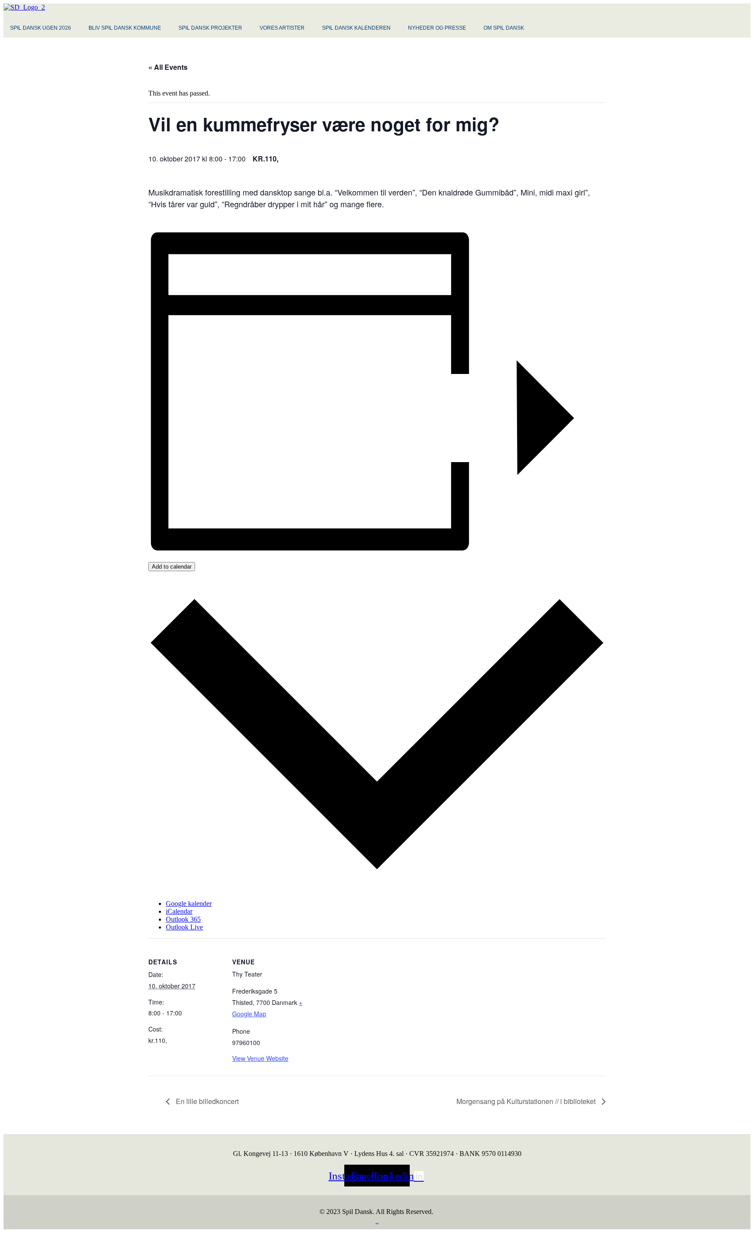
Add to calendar (172, 566)
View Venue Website (260, 1058)
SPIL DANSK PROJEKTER (210, 28)
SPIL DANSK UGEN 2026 (40, 28)
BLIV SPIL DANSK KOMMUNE (125, 28)
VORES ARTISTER (282, 28)
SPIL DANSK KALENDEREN (356, 28)
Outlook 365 (183, 919)
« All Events (168, 67)
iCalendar (179, 911)
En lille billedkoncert (206, 1101)
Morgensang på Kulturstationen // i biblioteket (526, 1101)
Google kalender (189, 903)
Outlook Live (184, 927)
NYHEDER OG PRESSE (437, 28)
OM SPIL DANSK (503, 28)
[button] (42, 28)
